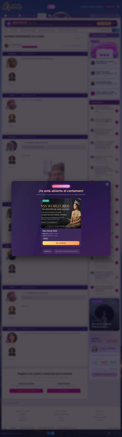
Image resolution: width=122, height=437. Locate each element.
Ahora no (47, 251)
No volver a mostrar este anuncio (67, 251)
